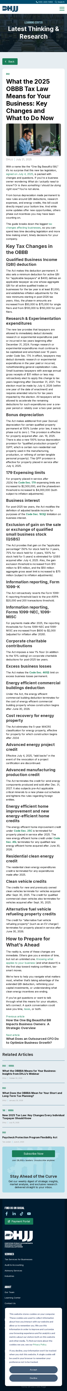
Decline (33, 1378)
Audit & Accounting (14, 1265)
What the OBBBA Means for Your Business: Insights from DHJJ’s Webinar (29, 1072)
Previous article (15, 1016)
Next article (13, 1035)
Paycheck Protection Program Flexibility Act (29, 1137)
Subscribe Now (33, 1153)
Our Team (9, 1292)
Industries (9, 1276)
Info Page (41, 1387)
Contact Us (10, 1303)
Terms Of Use (28, 1387)
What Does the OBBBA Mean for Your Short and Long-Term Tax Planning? (32, 1094)
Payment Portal (21, 1221)
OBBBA (11, 1065)
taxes (27, 1009)
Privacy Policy (39, 1344)
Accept (33, 1369)
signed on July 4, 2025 (19, 174)
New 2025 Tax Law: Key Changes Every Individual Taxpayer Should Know (33, 1117)
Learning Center (13, 1297)
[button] (62, 9)
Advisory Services (13, 1270)
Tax (3, 1110)
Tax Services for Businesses (18, 1259)
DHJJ (8, 74)
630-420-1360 (45, 2)
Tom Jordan (6, 1142)
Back (11, 61)
